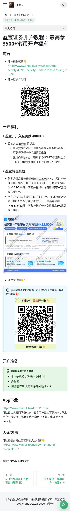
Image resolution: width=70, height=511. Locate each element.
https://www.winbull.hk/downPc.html (26, 408)
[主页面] (6, 15)
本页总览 (10, 28)
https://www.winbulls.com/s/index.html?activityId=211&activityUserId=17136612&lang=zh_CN (37, 70)
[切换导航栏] (5, 4)
